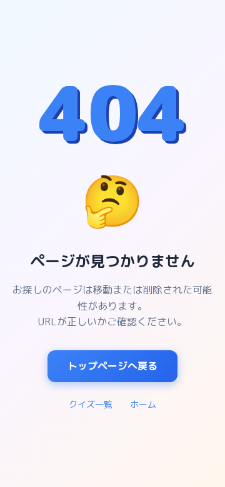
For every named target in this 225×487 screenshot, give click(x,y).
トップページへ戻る (113, 366)
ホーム (143, 404)
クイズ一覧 (90, 404)
